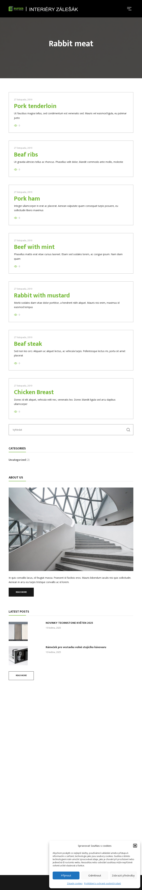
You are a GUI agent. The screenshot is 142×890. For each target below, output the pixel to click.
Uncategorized (17, 460)
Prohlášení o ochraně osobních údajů (102, 883)
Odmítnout (94, 875)
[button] (135, 845)
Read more (21, 592)
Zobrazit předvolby (123, 875)
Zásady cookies (74, 883)
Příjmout (66, 875)
